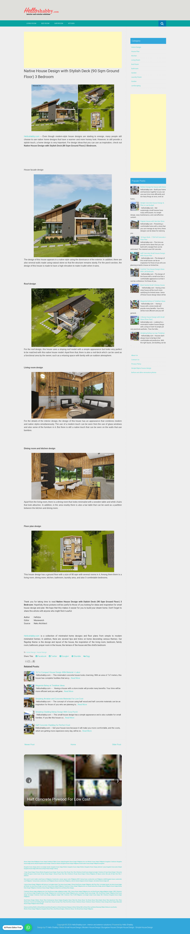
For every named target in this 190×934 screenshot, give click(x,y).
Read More (75, 678)
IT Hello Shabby (52, 927)
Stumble (77, 656)
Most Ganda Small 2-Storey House (152, 285)
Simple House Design (144, 927)
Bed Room (45, 23)
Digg (88, 656)
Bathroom (59, 23)
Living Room (31, 23)
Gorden (133, 81)
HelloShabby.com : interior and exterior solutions (91, 925)
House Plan (135, 51)
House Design (42, 652)
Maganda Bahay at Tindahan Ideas (50, 685)
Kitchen (71, 23)
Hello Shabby (127, 925)
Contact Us (135, 360)
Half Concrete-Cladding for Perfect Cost (53, 725)
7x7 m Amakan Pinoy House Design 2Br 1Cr (64, 799)
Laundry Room (136, 77)
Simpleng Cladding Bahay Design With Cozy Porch (57, 712)
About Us (134, 355)
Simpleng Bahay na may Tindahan (152, 333)
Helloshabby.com (31, 136)
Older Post (116, 744)
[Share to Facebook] (33, 661)
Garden (133, 73)
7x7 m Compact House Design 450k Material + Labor (58, 672)
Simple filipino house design (141, 368)
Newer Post (30, 744)
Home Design (31, 652)
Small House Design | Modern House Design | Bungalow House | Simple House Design (100, 927)
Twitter (54, 656)
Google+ (65, 656)
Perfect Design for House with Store (153, 187)
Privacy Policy (136, 364)
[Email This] (26, 661)
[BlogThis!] (29, 661)
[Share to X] (31, 661)
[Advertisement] (73, 50)
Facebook (41, 656)
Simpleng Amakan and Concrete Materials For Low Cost (59, 699)
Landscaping (135, 86)
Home (73, 744)
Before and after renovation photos (143, 372)
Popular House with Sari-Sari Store (152, 221)
